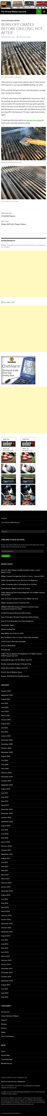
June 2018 (4, 834)
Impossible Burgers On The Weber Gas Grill (16, 660)
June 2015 (4, 944)
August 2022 (5, 699)
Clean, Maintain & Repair (10, 20)
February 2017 (6, 883)
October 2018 (6, 817)
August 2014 (5, 985)
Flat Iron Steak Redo (8, 646)
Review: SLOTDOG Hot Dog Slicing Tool (15, 676)
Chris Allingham (24, 37)
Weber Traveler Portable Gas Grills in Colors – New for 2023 (22, 576)
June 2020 (4, 764)
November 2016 (7, 891)
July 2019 (4, 793)
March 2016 (5, 911)
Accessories (5, 1012)
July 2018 (4, 830)
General (4, 1020)
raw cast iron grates (33, 120)
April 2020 (5, 768)
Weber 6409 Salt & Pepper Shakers (13, 223)
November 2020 (7, 744)
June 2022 (4, 707)
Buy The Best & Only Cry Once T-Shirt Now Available (19, 637)
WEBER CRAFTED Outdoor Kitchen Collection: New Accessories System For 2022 (20, 608)
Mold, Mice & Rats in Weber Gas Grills (14, 668)
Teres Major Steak (7, 625)
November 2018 (7, 813)
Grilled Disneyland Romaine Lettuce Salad (16, 613)
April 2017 (5, 875)
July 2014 (4, 989)
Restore (4, 1028)
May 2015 (4, 948)
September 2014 (7, 981)
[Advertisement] (23, 273)
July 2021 (4, 728)
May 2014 (4, 997)
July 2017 (4, 862)
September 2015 (7, 932)
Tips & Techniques (7, 1036)
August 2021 (5, 724)
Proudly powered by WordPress (10, 1113)
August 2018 (5, 826)
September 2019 (7, 785)
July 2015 (4, 940)
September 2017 (7, 854)
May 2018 (4, 838)
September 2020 (7, 752)
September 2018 (7, 821)
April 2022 (5, 711)
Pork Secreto (5, 650)
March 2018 (5, 842)
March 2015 (5, 956)
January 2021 (6, 736)
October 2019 (6, 781)
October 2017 (6, 850)
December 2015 (7, 923)
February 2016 (6, 915)
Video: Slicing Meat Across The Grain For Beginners (19, 580)
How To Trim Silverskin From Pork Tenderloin (17, 621)
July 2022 (4, 703)
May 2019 (4, 801)
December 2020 (7, 740)
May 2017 (4, 870)
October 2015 (6, 928)
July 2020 (4, 760)
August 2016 (5, 895)
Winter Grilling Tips (8, 629)
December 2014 (7, 968)
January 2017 (6, 887)
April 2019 (5, 805)
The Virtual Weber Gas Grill (13, 11)
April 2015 (5, 952)
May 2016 (4, 903)
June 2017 (4, 866)
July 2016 (4, 899)
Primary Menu (44, 11)
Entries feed (5, 1055)
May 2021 (4, 732)
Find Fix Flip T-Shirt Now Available (13, 641)
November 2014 (7, 972)
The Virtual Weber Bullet (10, 522)
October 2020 (6, 748)
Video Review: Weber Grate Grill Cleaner (15, 588)
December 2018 (7, 809)
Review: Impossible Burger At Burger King (16, 664)
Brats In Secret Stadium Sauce (11, 672)
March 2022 (5, 715)
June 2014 (4, 993)
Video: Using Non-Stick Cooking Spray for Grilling (18, 584)
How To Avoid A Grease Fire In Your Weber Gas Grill (19, 599)
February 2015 (6, 960)
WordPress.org (6, 1063)
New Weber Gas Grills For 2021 (12, 633)
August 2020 (5, 756)
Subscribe (6, 556)
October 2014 (6, 977)
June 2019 (4, 797)
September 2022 (7, 695)
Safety (3, 1032)
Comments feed (6, 1059)
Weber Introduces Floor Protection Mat (15, 603)
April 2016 (5, 907)
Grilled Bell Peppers (8, 214)
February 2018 (6, 846)
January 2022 (6, 720)
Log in (3, 1051)
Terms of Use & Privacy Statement (13, 1081)
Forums (4, 518)
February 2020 (6, 773)
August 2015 (5, 936)
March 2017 (5, 879)
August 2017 (5, 858)
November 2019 (7, 777)
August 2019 (5, 789)
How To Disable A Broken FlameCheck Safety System (19, 617)
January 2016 (6, 919)
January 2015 (6, 964)
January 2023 (6, 691)
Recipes (4, 1024)
